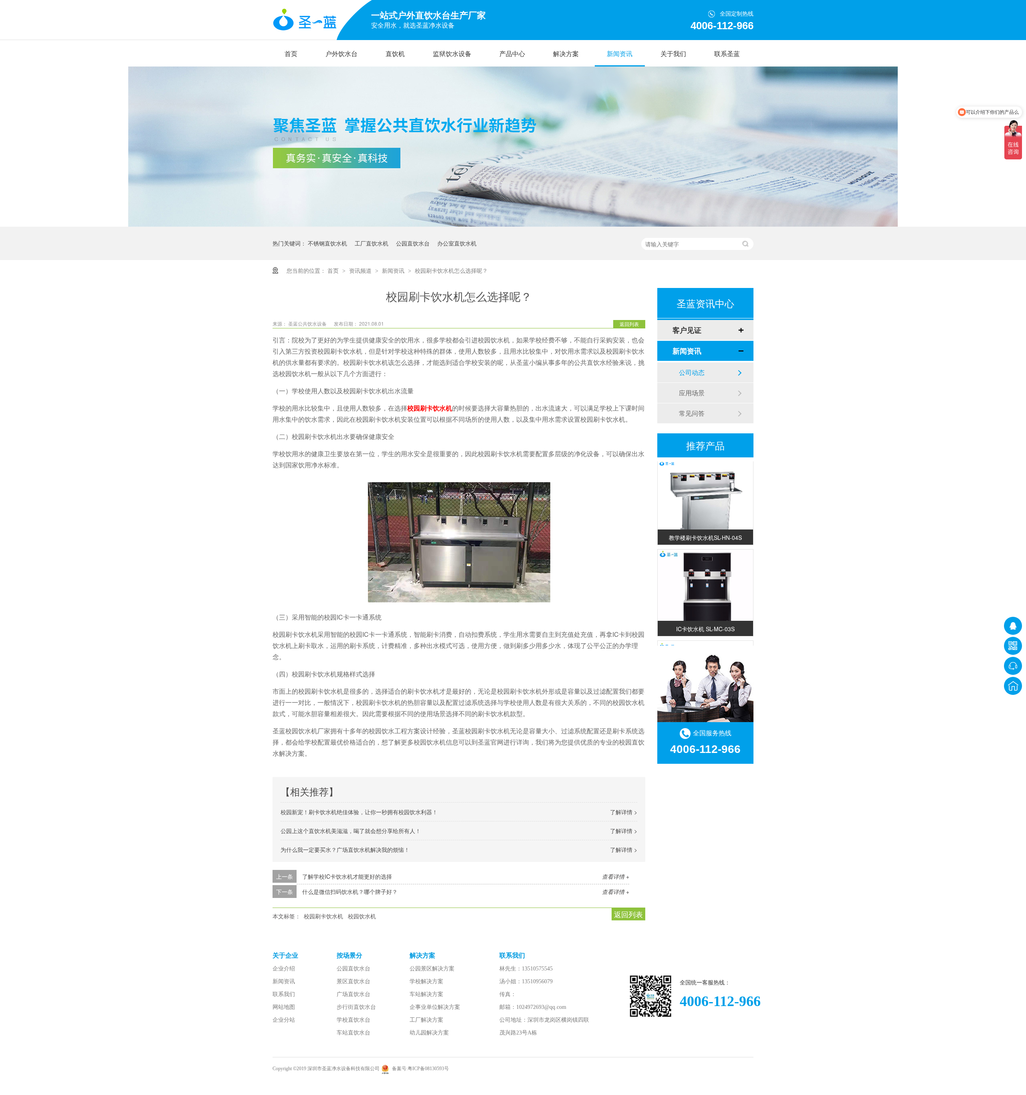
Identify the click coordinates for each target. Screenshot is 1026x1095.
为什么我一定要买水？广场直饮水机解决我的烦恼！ (345, 849)
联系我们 (284, 994)
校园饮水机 (362, 916)
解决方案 (566, 53)
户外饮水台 (341, 53)
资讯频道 (361, 270)
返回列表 (629, 323)
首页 (291, 53)
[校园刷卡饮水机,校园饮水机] (305, 20)
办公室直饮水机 (457, 243)
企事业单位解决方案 (435, 1007)
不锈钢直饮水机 (327, 243)
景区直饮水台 (353, 981)
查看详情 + (615, 876)
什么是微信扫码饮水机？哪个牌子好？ (350, 892)
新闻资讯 (619, 53)
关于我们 (673, 53)
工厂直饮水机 (371, 243)
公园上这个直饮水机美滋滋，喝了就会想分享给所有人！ (351, 831)
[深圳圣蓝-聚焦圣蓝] (513, 224)
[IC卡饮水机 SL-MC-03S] (705, 587)
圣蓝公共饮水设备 (308, 323)
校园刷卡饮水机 (429, 408)
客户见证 (687, 330)
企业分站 (284, 1020)
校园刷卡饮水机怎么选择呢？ (451, 270)
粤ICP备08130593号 (428, 1068)
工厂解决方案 (426, 1020)
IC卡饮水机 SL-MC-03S (705, 619)
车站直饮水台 (353, 1033)
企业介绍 (284, 969)
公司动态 (692, 372)
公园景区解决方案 (432, 969)
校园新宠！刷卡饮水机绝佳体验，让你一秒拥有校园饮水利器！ (359, 812)
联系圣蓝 (727, 53)
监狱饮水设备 (452, 53)
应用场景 (692, 392)
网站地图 (284, 1007)
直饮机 (395, 53)
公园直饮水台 (413, 243)
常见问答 (692, 413)
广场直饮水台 (353, 994)
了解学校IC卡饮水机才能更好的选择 (347, 876)
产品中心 (512, 53)
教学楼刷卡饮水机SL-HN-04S (705, 528)
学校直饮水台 (353, 1020)
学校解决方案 (426, 981)
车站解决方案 (426, 994)
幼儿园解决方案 (429, 1033)
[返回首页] (1013, 686)
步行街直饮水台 (356, 1007)
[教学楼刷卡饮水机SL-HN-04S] (705, 496)
